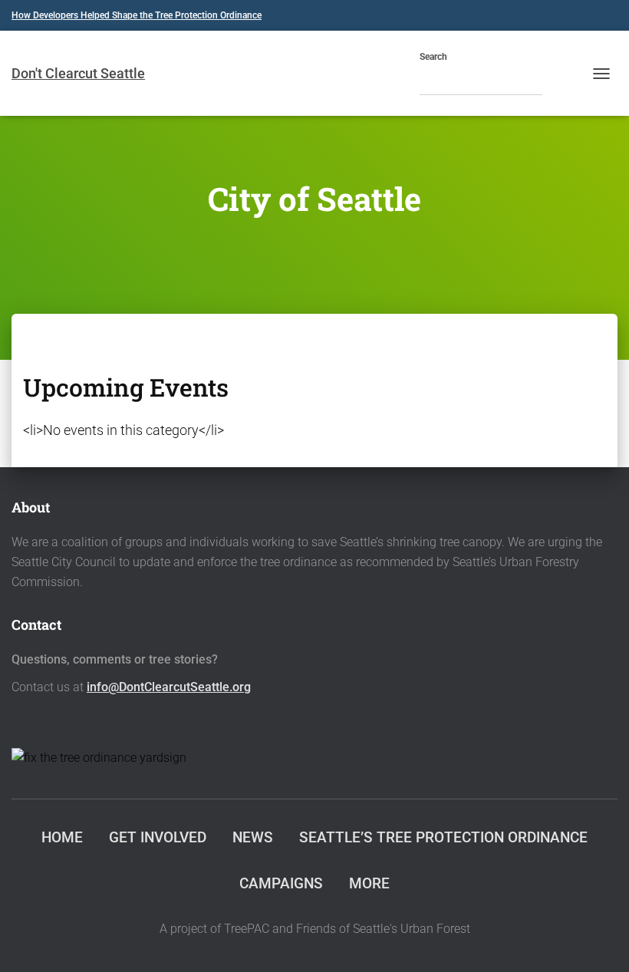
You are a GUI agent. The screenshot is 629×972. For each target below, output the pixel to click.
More (369, 883)
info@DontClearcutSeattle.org (169, 687)
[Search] (557, 82)
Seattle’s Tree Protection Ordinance (443, 837)
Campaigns (281, 883)
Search (433, 56)
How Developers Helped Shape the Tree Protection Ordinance (137, 15)
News (252, 837)
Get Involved (157, 837)
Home (62, 837)
